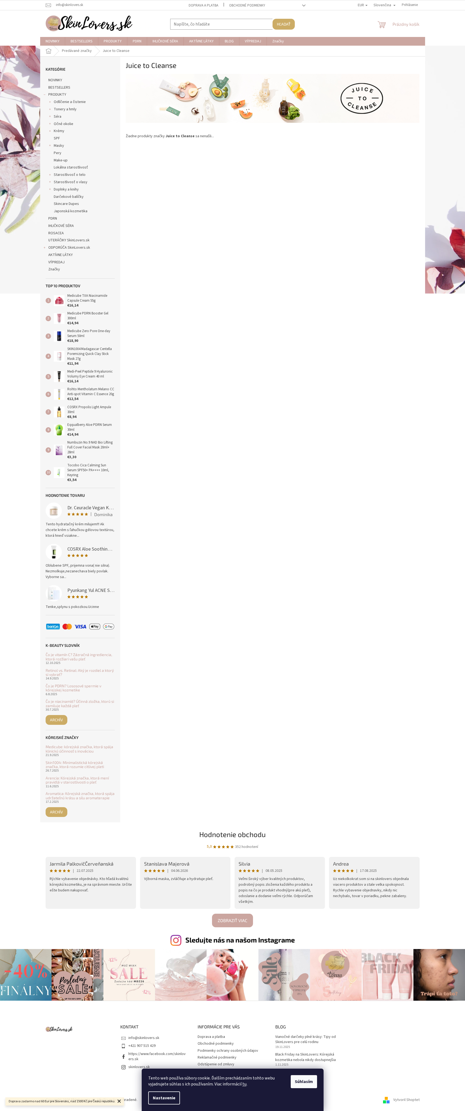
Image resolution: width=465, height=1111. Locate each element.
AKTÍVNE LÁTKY (60, 255)
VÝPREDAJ (56, 262)
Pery (57, 153)
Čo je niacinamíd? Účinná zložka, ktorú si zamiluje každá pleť (80, 703)
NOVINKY (55, 80)
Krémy (59, 131)
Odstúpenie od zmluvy (216, 1064)
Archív (56, 719)
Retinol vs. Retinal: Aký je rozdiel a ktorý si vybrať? (80, 672)
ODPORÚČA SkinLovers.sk (69, 247)
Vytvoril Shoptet (406, 1100)
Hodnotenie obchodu (232, 834)
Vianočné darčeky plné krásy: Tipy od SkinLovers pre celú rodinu (305, 1039)
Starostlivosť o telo (70, 174)
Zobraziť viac (232, 920)
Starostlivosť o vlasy (70, 182)
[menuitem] (52, 41)
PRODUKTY (57, 94)
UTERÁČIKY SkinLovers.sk (69, 240)
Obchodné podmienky (247, 5)
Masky (59, 145)
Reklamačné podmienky (217, 1057)
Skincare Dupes (66, 204)
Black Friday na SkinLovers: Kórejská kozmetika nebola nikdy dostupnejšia (305, 1057)
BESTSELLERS (59, 87)
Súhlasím (304, 1082)
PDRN (52, 218)
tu (244, 1084)
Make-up (61, 160)
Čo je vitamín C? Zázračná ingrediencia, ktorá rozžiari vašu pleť (79, 657)
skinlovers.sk (139, 1067)
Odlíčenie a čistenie (70, 102)
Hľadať (283, 24)
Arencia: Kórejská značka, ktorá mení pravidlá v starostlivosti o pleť (77, 780)
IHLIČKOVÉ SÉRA (61, 226)
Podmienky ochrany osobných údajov (228, 1050)
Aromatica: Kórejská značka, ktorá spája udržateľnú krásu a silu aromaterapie (80, 795)
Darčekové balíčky (69, 196)
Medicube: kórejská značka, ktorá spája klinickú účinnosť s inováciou (79, 749)
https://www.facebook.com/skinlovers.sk (157, 1056)
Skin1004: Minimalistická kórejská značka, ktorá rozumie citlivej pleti (75, 764)
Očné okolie (63, 124)
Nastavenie (164, 1098)
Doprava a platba (203, 5)
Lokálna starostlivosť (71, 167)
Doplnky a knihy (66, 189)
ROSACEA (56, 233)
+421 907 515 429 (142, 1045)
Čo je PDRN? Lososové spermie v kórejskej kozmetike (73, 688)
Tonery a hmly (65, 109)
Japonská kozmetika (70, 211)
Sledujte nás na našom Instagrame (240, 940)
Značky (54, 269)
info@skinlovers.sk (143, 1038)
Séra (57, 116)
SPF (57, 138)
